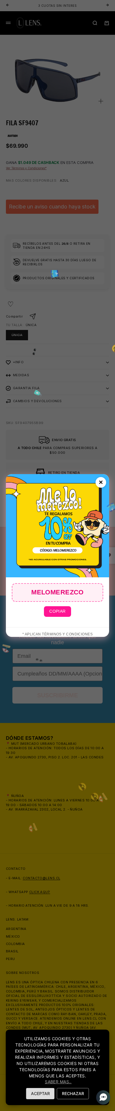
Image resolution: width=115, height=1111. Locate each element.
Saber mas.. (58, 1081)
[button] (101, 1097)
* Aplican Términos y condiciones (57, 634)
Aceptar (40, 1093)
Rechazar (73, 1093)
